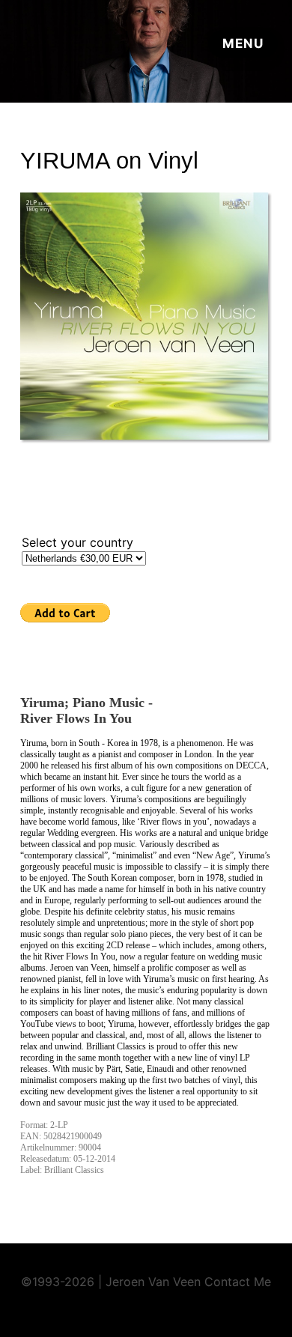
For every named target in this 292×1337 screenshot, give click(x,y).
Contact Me (237, 1281)
